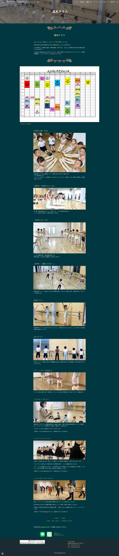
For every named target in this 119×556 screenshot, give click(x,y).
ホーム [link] (76, 1)
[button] (117, 2)
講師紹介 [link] (112, 1)
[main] (59, 11)
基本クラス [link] (89, 1)
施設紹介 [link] (82, 1)
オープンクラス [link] (97, 1)
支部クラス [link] (106, 1)
